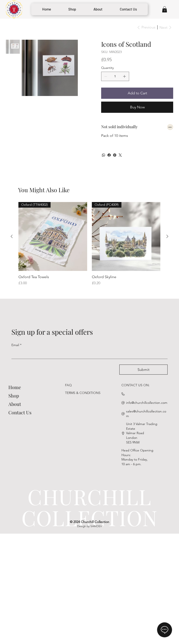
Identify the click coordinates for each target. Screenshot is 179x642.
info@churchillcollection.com (146, 403)
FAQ (68, 385)
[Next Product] (167, 236)
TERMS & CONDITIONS (82, 393)
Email (16, 345)
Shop (13, 395)
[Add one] (124, 76)
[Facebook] (109, 155)
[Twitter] (120, 155)
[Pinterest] (114, 155)
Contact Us (19, 412)
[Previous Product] (11, 236)
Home (14, 387)
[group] (89, 244)
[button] (164, 9)
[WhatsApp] (103, 155)
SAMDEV (96, 526)
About (14, 404)
